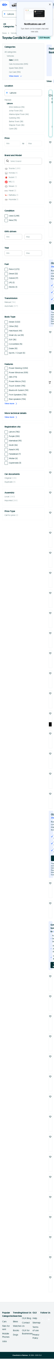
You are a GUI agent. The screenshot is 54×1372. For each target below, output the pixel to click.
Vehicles (14, 33)
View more (14, 76)
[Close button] (49, 4)
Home (4, 33)
